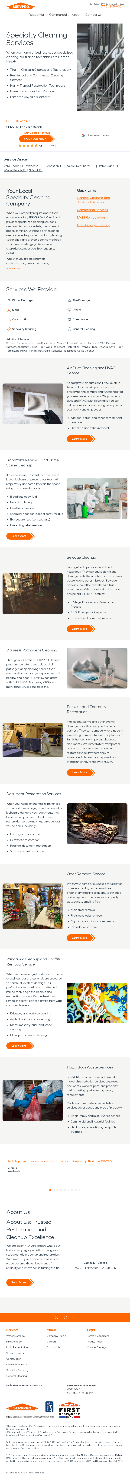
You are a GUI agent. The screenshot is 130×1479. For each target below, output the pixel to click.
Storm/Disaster (15, 1353)
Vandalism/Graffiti (39, 350)
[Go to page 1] (50, 1190)
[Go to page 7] (72, 1190)
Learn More (79, 438)
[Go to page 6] (69, 1190)
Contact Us (93, 15)
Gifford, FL (35, 170)
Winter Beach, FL (15, 170)
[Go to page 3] (58, 1190)
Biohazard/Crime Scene (42, 343)
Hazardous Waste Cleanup (79, 350)
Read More (18, 1282)
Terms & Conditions (98, 1335)
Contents (56, 350)
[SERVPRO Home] (21, 5)
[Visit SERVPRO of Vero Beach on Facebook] (74, 1317)
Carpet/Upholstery (17, 346)
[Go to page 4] (61, 1190)
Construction (13, 1358)
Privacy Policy (94, 1341)
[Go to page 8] (76, 1190)
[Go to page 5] (65, 1190)
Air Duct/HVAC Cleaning (102, 343)
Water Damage (15, 1335)
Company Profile (56, 1335)
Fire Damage (14, 1341)
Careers (51, 1341)
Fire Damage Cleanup (93, 225)
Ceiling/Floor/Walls (41, 346)
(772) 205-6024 (112, 6)
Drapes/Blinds (89, 346)
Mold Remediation (91, 217)
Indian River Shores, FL (80, 166)
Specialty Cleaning (17, 1370)
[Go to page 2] (54, 1190)
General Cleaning (16, 1375)
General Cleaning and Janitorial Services (93, 200)
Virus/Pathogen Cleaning (72, 343)
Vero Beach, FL (14, 166)
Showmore (13, 268)
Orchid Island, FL (108, 166)
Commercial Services (92, 210)
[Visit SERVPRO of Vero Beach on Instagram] (65, 1317)
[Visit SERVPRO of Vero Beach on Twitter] (56, 1317)
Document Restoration (66, 346)
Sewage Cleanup (16, 343)
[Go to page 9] (79, 1190)
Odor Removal (107, 346)
